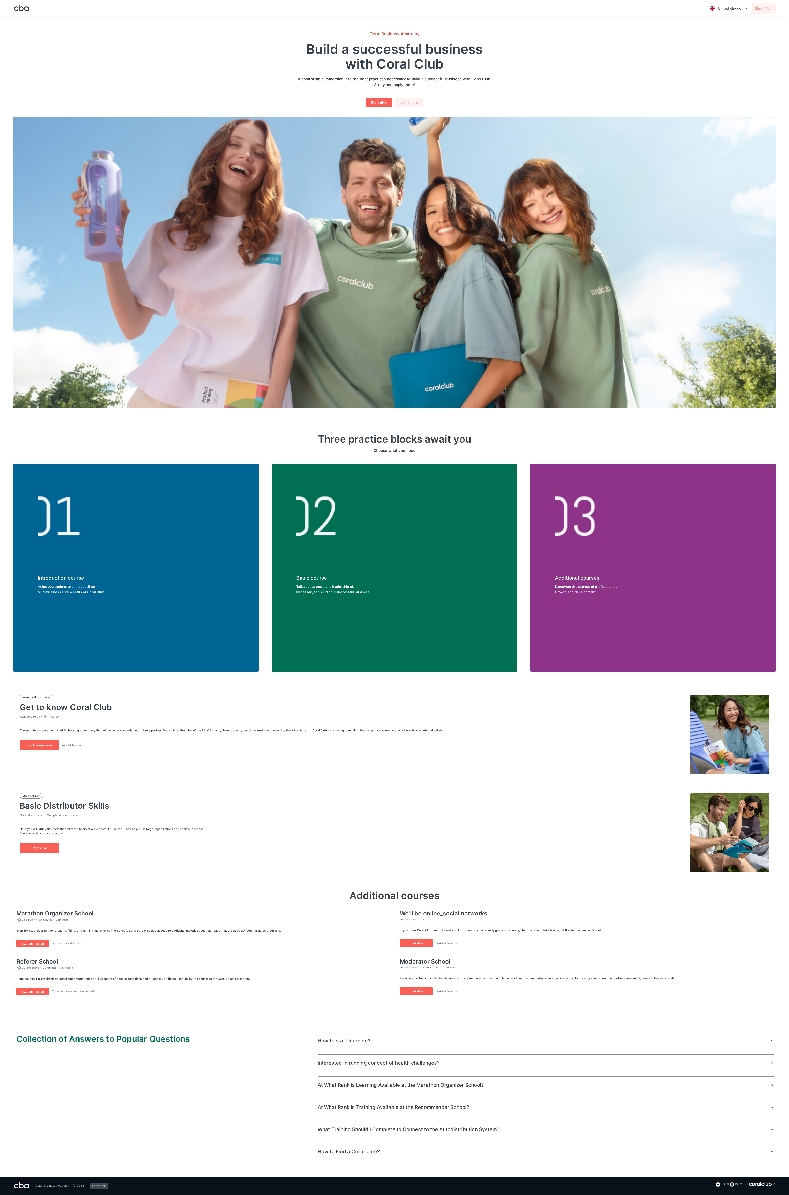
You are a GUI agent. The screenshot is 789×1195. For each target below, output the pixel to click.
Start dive (379, 102)
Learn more (409, 102)
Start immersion (39, 745)
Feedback (99, 1186)
